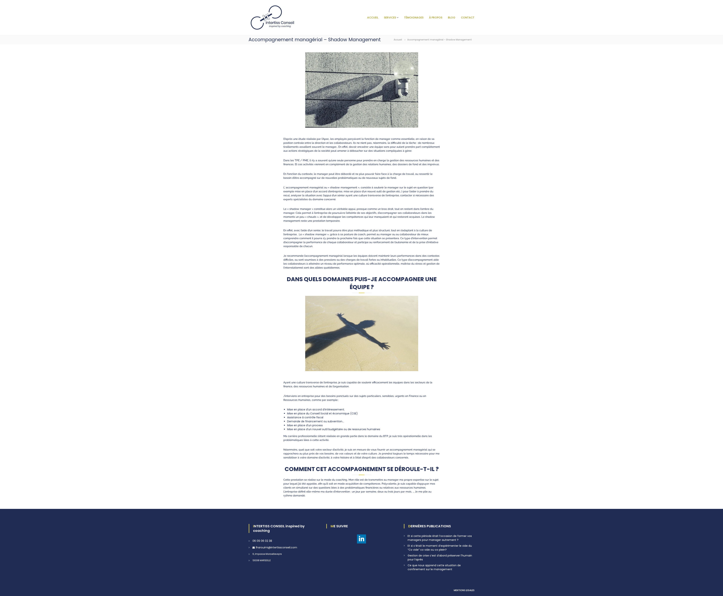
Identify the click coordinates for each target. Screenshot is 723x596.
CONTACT (467, 17)
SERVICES (390, 17)
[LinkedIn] (361, 538)
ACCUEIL (372, 17)
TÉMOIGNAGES (413, 17)
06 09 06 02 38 (262, 541)
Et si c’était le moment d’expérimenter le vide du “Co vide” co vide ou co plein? (440, 548)
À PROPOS (435, 17)
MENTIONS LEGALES (464, 590)
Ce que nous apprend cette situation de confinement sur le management (434, 567)
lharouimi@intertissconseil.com (276, 547)
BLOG (451, 17)
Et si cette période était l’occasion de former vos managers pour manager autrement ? (440, 538)
